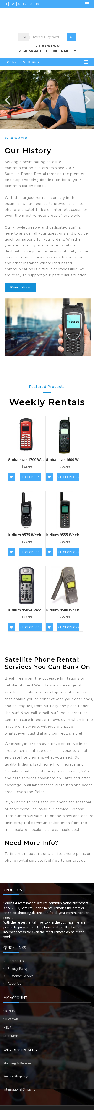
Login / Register (18, 62)
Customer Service (21, 976)
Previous (7, 100)
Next (87, 100)
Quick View (26, 437)
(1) (37, 62)
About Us (14, 983)
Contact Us (16, 961)
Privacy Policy (18, 968)
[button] (20, 287)
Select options (30, 477)
